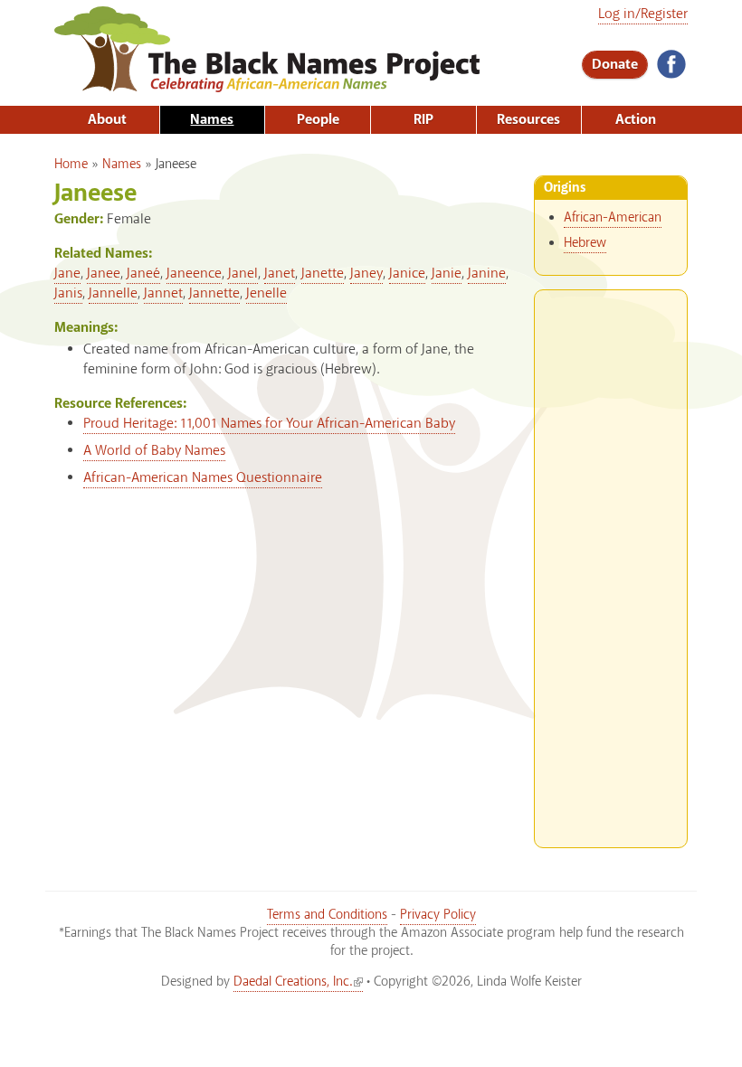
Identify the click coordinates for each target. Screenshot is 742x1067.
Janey (366, 273)
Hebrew (585, 243)
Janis (68, 293)
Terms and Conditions (327, 915)
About (107, 119)
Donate (615, 64)
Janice (407, 273)
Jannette (214, 293)
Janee (103, 273)
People (318, 119)
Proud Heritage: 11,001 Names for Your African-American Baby (269, 423)
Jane (67, 273)
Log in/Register (643, 14)
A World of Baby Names (154, 450)
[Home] (267, 86)
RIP (423, 119)
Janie (446, 273)
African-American (612, 218)
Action (635, 119)
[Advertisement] (611, 561)
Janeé (143, 273)
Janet (279, 273)
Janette (322, 273)
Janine (487, 273)
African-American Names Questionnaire (202, 477)
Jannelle (113, 293)
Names (211, 119)
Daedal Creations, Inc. (292, 982)
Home (71, 165)
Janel (243, 273)
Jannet (163, 293)
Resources (528, 119)
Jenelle (266, 293)
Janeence (194, 273)
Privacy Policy (438, 915)
